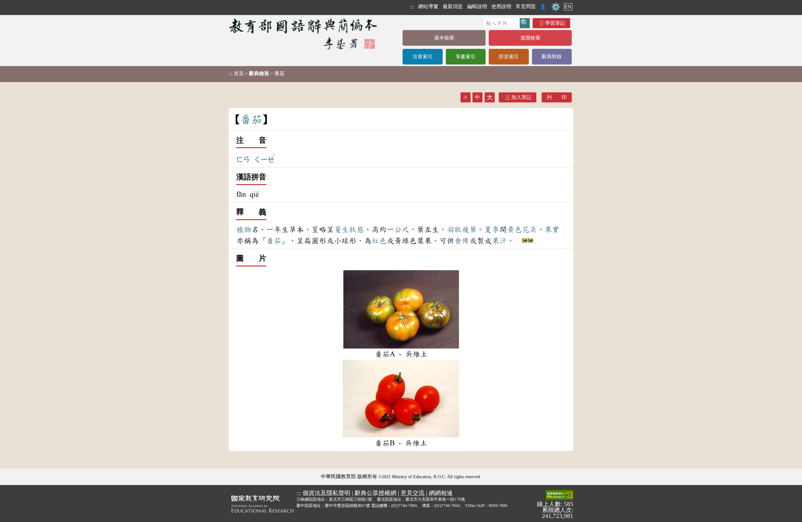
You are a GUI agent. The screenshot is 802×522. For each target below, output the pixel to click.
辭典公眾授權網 (375, 493)
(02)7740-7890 (404, 505)
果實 (552, 229)
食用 (461, 241)
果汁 (499, 241)
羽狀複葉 (462, 229)
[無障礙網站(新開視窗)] (559, 495)
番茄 (273, 241)
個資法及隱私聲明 (326, 493)
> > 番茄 (256, 73)
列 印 (557, 97)
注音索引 (423, 56)
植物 (243, 229)
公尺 (401, 229)
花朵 (529, 229)
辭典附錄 (552, 56)
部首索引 (509, 56)
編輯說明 (477, 6)
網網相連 (441, 493)
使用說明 (501, 6)
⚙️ (555, 7)
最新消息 (453, 6)
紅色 (379, 241)
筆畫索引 (466, 56)
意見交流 (412, 493)
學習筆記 (555, 23)
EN (568, 6)
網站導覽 (428, 6)
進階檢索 (530, 37)
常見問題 (526, 6)
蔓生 (341, 229)
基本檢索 (444, 37)
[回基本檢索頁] (304, 33)
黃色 (514, 229)
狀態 (356, 229)
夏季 (491, 229)
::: (412, 6)
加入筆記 (521, 97)
